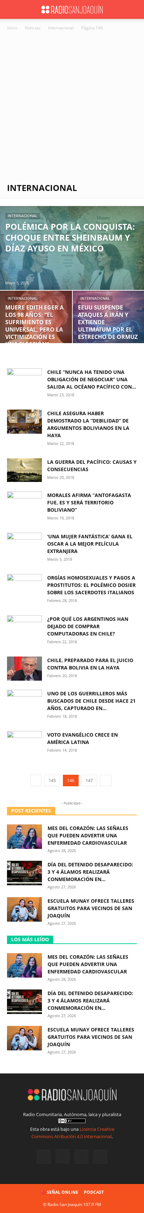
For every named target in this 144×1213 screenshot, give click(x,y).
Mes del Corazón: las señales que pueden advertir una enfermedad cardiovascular (88, 835)
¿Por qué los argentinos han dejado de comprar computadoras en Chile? (87, 626)
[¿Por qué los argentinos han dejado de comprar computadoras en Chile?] (24, 627)
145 (52, 780)
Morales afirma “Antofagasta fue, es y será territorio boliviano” (89, 502)
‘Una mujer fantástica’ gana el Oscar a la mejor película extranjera (89, 543)
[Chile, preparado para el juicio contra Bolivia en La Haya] (24, 669)
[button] (12, 9)
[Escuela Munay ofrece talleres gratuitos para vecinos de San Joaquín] (24, 909)
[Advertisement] (72, 107)
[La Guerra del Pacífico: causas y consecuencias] (24, 470)
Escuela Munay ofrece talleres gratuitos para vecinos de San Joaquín (91, 908)
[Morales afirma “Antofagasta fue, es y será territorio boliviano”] (24, 503)
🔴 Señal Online (59, 1192)
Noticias (33, 28)
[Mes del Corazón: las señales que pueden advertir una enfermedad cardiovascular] (24, 836)
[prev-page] (36, 780)
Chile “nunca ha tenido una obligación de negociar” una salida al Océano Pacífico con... (91, 379)
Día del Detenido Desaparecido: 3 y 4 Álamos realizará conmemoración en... (90, 871)
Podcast (94, 1192)
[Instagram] (63, 1156)
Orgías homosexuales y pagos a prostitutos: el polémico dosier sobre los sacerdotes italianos (91, 585)
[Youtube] (100, 1157)
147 (89, 780)
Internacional (61, 28)
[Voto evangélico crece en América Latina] (24, 743)
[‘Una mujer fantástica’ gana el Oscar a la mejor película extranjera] (24, 545)
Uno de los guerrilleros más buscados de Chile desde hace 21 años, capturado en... (91, 700)
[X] (81, 1157)
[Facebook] (44, 1157)
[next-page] (105, 780)
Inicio (12, 28)
